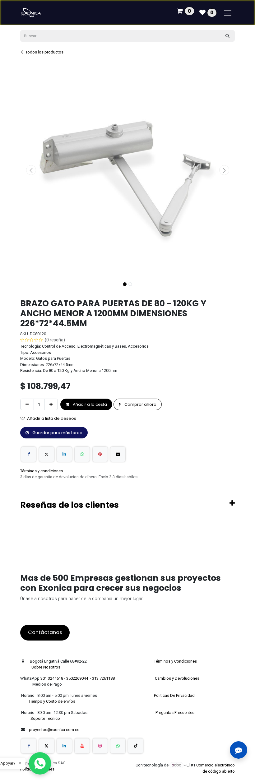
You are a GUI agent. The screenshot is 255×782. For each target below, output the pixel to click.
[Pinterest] (100, 454)
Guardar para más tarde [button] (56, 433)
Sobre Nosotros (46, 667)
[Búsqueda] (227, 36)
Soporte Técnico (45, 718)
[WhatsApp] (82, 454)
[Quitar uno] (27, 404)
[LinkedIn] (64, 454)
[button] (31, 170)
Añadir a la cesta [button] (89, 404)
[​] (28, 745)
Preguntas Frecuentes (175, 712)
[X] (46, 454)
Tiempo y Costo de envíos (51, 701)
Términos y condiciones (41, 471)
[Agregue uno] (51, 404)
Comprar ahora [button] (139, 404)
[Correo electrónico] (117, 454)
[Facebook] (28, 454)
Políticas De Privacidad (175, 695)
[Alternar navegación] (227, 12)
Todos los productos (44, 52)
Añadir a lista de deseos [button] (51, 418)
